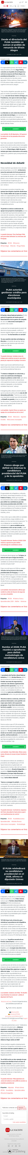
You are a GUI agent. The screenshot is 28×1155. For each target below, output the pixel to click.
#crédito (3, 419)
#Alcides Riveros (16, 821)
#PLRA (10, 243)
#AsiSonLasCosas (6, 1001)
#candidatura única (18, 818)
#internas (23, 601)
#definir (17, 601)
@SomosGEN (15, 1012)
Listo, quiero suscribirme (19, 1122)
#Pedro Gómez (19, 1087)
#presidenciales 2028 (7, 601)
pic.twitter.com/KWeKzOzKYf (14, 1016)
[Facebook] (9, 1146)
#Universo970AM (15, 1014)
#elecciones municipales (14, 419)
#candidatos (9, 1090)
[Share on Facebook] (3, 62)
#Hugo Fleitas (21, 246)
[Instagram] (16, 1146)
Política (14, 35)
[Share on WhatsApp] (12, 62)
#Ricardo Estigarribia (7, 1093)
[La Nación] (7, 2)
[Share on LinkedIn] (25, 62)
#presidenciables (19, 1090)
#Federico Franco (18, 598)
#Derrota (12, 246)
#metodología (21, 824)
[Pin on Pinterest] (20, 62)
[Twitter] (12, 1146)
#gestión (23, 417)
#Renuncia (16, 243)
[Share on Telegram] (16, 62)
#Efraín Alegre (5, 246)
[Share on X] (7, 62)
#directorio (16, 417)
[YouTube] (19, 1146)
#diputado (11, 1087)
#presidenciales (5, 821)
